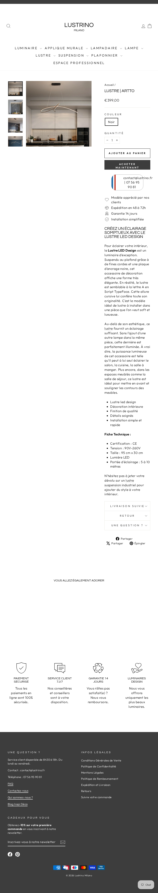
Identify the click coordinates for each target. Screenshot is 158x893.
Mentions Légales (92, 772)
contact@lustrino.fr (138, 178)
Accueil (109, 85)
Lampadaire (105, 48)
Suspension (72, 55)
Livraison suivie (127, 506)
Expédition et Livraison (96, 785)
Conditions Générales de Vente (101, 760)
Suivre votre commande (96, 797)
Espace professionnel (79, 63)
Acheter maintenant (127, 166)
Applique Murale (65, 48)
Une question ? (127, 525)
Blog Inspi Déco (18, 804)
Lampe (132, 48)
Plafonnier (105, 55)
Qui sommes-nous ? (20, 797)
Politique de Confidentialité (98, 766)
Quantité (114, 133)
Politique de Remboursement (99, 778)
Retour (127, 515)
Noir (111, 122)
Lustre (44, 55)
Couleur (113, 114)
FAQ (10, 783)
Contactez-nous (18, 790)
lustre (108, 328)
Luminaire (27, 48)
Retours (86, 791)
